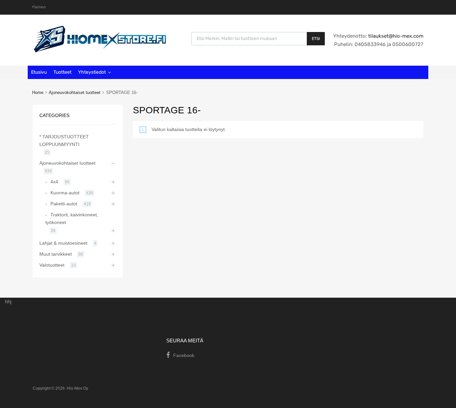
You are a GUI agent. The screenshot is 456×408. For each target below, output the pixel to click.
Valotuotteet (51, 265)
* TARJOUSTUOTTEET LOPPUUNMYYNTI (64, 140)
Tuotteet (62, 72)
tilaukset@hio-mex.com (395, 36)
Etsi (316, 38)
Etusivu (39, 72)
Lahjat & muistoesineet (63, 243)
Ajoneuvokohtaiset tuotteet (74, 92)
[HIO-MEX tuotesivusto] (99, 51)
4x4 (54, 181)
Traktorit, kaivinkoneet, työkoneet (71, 218)
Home (37, 92)
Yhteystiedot (92, 72)
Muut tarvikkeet (55, 254)
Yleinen (39, 7)
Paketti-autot (63, 203)
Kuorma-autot (64, 192)
